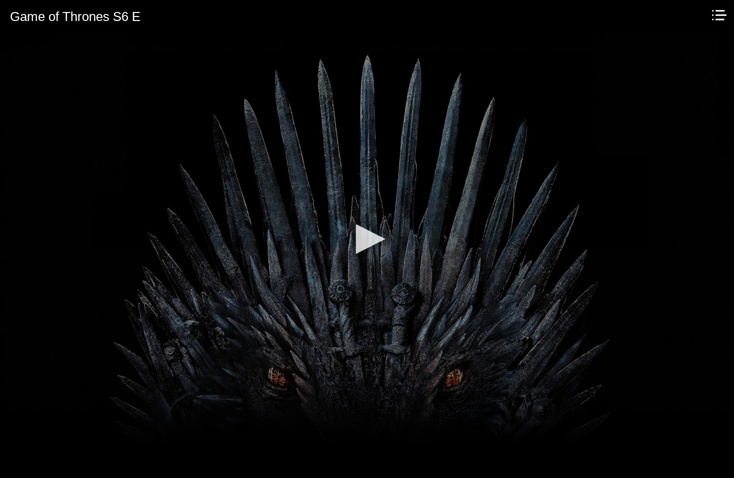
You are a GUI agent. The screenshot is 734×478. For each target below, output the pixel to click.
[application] (367, 239)
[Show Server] (719, 15)
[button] (367, 239)
